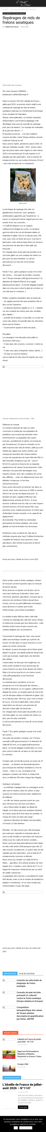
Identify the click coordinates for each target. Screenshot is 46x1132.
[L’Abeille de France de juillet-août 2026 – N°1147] (9, 1042)
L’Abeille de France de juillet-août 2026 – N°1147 (23, 1086)
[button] (42, 3)
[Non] (43, 1124)
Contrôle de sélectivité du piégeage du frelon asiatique (29, 983)
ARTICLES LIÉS (10, 974)
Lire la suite (23, 1107)
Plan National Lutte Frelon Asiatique (23, 9)
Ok (16, 1128)
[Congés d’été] (9, 1067)
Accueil (5, 9)
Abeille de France (12, 27)
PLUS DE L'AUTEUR (26, 974)
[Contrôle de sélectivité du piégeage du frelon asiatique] (9, 983)
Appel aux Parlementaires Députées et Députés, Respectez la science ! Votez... (30, 1053)
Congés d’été (22, 1064)
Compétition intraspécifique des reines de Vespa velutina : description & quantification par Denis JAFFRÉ (30, 1013)
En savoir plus (25, 1128)
